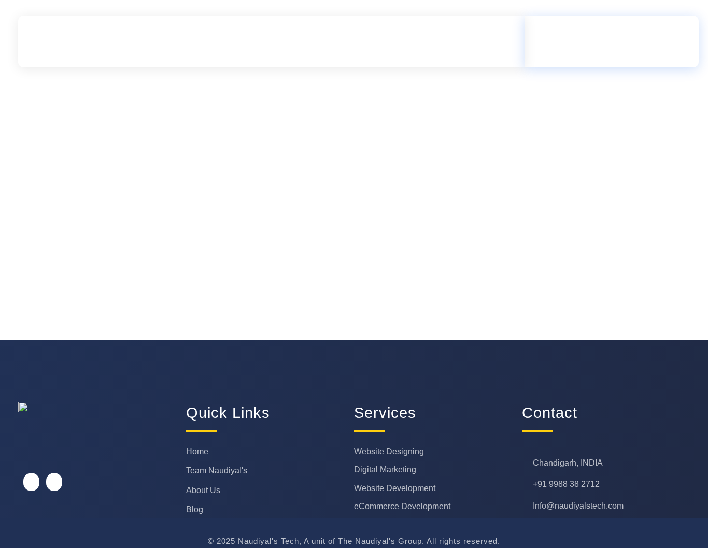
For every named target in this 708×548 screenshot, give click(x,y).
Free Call (598, 34)
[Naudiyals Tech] (120, 41)
